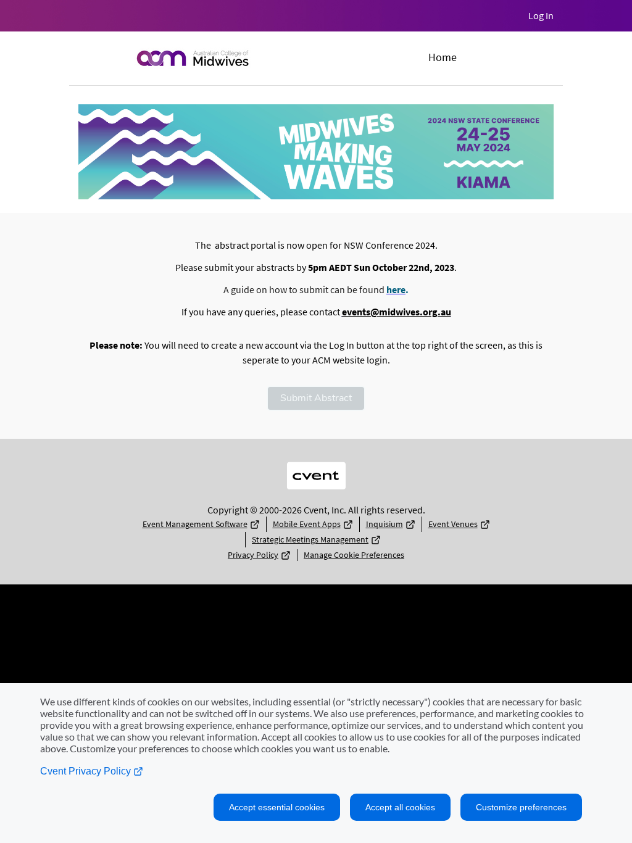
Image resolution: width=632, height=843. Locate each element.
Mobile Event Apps (307, 523)
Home (442, 57)
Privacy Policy (253, 554)
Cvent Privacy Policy (86, 771)
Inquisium (384, 523)
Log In (541, 15)
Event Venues (453, 523)
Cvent (316, 466)
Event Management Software (195, 523)
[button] (316, 398)
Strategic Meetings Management (310, 539)
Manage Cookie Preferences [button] (354, 554)
